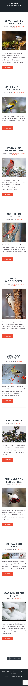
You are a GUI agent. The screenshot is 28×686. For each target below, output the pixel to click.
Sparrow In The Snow (14, 594)
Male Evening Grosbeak (14, 88)
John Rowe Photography (13, 671)
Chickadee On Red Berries (14, 480)
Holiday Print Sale (14, 545)
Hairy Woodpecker (14, 280)
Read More (7, 67)
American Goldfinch (14, 357)
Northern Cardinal (14, 215)
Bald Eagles (14, 420)
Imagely (15, 673)
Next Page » (16, 658)
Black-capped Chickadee (14, 22)
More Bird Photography (14, 149)
